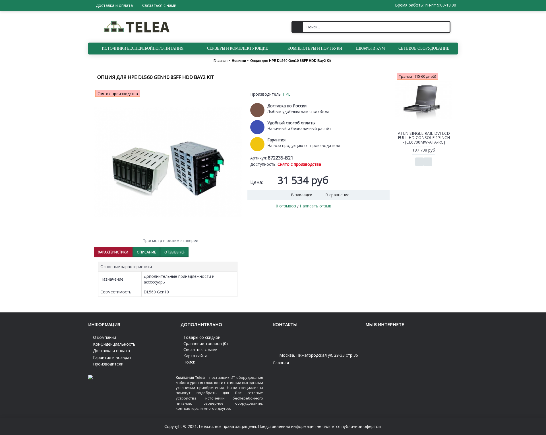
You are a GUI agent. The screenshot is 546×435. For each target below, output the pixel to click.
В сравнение (337, 194)
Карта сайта (195, 355)
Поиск (189, 362)
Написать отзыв (315, 206)
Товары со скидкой (201, 337)
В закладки (301, 194)
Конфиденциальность (114, 344)
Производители (108, 364)
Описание (146, 252)
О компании (104, 337)
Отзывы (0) (174, 252)
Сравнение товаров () (205, 343)
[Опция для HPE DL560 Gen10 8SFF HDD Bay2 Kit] (168, 162)
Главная (281, 362)
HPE (286, 94)
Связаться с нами (200, 349)
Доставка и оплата (111, 350)
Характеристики (113, 252)
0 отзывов (286, 206)
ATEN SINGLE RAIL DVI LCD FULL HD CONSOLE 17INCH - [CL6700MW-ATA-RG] (424, 138)
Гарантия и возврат (112, 357)
